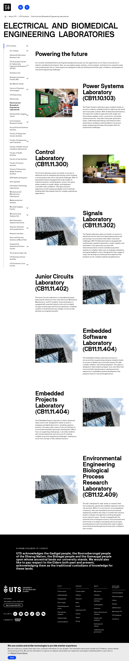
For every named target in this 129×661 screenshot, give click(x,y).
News (77, 602)
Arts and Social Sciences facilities (19, 128)
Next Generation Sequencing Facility (17, 221)
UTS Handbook (116, 615)
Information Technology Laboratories (18, 187)
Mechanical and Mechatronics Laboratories (15, 194)
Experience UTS (81, 610)
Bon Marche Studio (17, 84)
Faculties (97, 595)
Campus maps (62, 618)
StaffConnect (116, 607)
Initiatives (97, 608)
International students (62, 613)
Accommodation (63, 622)
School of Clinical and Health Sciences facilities (17, 171)
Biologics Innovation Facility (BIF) (17, 78)
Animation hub (15, 73)
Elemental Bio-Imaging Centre (18, 115)
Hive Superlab (15, 182)
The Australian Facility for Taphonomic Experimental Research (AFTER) (18, 65)
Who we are (97, 591)
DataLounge (14, 99)
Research (79, 599)
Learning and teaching (98, 600)
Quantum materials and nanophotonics (17, 228)
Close (12, 657)
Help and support (117, 596)
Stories (78, 614)
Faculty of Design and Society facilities (18, 135)
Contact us (115, 619)
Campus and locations (98, 619)
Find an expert (80, 591)
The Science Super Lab (18, 253)
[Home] (5, 16)
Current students (117, 593)
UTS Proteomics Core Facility (17, 265)
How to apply (62, 602)
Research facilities (16, 233)
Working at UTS (117, 611)
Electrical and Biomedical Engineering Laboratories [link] (50, 16)
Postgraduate (62, 599)
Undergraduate (62, 595)
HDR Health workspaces (18, 178)
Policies (114, 604)
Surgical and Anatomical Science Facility (17, 246)
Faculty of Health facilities (16, 154)
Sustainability (98, 604)
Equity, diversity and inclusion (100, 613)
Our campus (14, 51)
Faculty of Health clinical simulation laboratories (19, 148)
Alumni (78, 617)
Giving (78, 621)
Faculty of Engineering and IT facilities (18, 141)
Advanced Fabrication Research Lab (18, 56)
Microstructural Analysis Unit (15, 215)
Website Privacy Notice (18, 653)
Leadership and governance (99, 631)
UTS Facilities (11, 46)
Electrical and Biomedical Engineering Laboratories (15, 106)
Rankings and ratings (98, 625)
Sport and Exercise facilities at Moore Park (18, 239)
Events (78, 606)
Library (114, 600)
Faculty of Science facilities (16, 164)
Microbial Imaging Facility (16, 208)
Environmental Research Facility (16, 122)
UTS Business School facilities (17, 258)
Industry (78, 595)
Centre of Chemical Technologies (17, 89)
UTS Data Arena (15, 95)
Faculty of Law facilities (18, 159)
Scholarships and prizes (63, 607)
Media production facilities (16, 201)
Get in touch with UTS (13, 605)
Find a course (62, 591)
